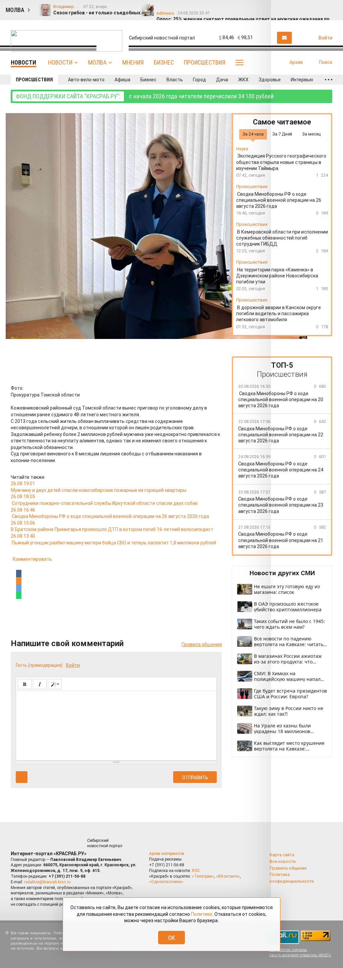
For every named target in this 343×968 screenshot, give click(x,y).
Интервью (302, 79)
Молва (97, 62)
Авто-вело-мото (86, 79)
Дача (222, 79)
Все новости (282, 861)
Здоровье (270, 79)
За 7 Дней (282, 134)
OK (171, 938)
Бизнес (164, 62)
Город (199, 79)
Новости (60, 62)
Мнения (133, 62)
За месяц (311, 134)
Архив (296, 62)
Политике (201, 914)
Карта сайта (282, 854)
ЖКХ (243, 79)
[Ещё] (328, 80)
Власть (174, 79)
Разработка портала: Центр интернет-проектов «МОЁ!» (300, 952)
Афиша (122, 79)
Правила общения (288, 868)
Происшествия (204, 62)
